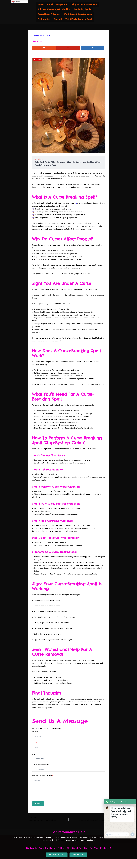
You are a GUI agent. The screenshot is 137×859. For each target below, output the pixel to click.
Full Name (36, 731)
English (17, 1)
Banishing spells (82, 9)
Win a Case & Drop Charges (78, 14)
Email (34, 743)
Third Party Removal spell (78, 19)
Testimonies (44, 19)
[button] (57, 4)
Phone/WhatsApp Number (41, 764)
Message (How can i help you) (42, 776)
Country (35, 754)
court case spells (56, 4)
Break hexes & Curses (49, 14)
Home (41, 4)
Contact (58, 19)
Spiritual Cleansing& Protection (54, 9)
